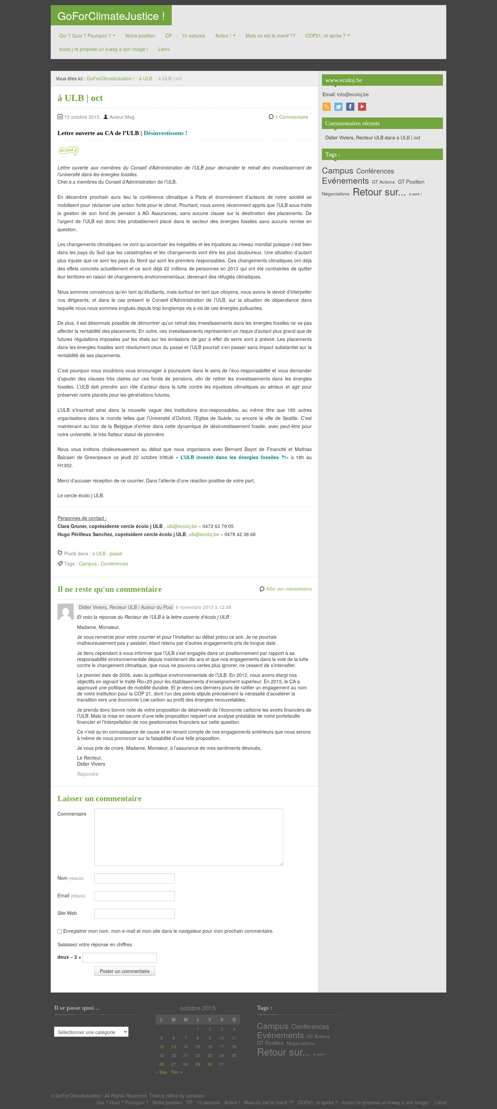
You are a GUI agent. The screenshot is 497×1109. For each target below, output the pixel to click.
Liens (164, 49)
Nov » (177, 1071)
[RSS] (327, 107)
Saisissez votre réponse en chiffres (94, 944)
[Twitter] (338, 107)
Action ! (223, 35)
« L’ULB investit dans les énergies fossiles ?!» (232, 457)
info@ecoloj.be (353, 94)
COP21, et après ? (326, 35)
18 (234, 1046)
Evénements (345, 180)
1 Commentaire (291, 116)
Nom (70, 877)
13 (173, 1046)
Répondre (87, 773)
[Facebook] (350, 107)
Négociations (336, 193)
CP (168, 35)
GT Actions (383, 181)
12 (161, 1046)
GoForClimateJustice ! (111, 15)
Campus (88, 563)
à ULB (145, 78)
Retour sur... (379, 191)
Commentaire (72, 813)
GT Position (411, 181)
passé (116, 553)
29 (197, 1064)
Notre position (140, 35)
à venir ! (415, 194)
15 (197, 1046)
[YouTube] (362, 107)
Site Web (67, 912)
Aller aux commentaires (289, 588)
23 (210, 1055)
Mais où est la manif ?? (270, 35)
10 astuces (193, 35)
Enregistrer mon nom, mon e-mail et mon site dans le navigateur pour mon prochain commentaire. (168, 930)
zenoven (195, 1095)
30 (210, 1064)
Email (71, 895)
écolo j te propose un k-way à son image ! (103, 49)
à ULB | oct (408, 137)
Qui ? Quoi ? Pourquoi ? (85, 35)
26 (161, 1064)
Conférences (114, 563)
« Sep (161, 1071)
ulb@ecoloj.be (182, 526)
